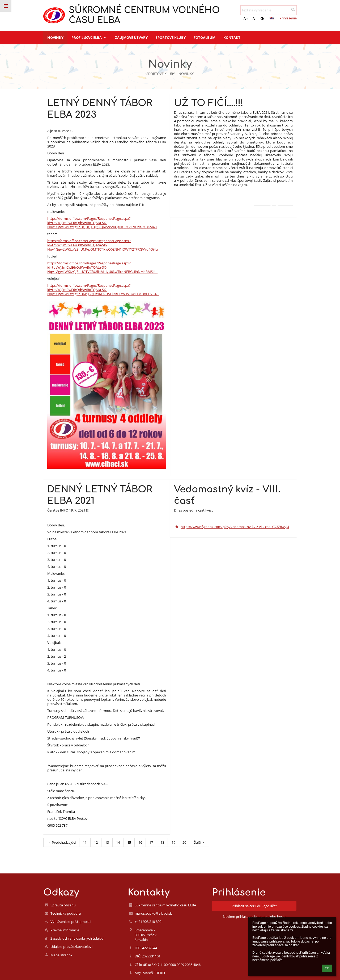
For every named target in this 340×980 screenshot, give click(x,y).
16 (140, 842)
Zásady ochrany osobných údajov (77, 938)
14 (118, 842)
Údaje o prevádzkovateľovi (71, 946)
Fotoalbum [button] (204, 37)
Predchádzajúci (64, 842)
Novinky (186, 73)
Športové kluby (160, 73)
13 (107, 842)
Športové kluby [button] (171, 37)
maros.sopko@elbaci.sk (153, 913)
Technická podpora (65, 913)
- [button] (255, 18)
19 (173, 842)
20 (184, 842)
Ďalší (197, 842)
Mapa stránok (61, 955)
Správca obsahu (63, 905)
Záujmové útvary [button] (131, 37)
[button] (262, 18)
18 (162, 842)
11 (85, 842)
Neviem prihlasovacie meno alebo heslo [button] (254, 916)
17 (151, 842)
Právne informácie (64, 930)
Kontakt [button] (231, 37)
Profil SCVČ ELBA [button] (87, 37)
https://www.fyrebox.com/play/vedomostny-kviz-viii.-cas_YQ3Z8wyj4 (235, 526)
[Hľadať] (293, 9)
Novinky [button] (55, 37)
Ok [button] (327, 968)
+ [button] (247, 18)
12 (96, 842)
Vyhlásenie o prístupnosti (70, 921)
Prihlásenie (288, 18)
